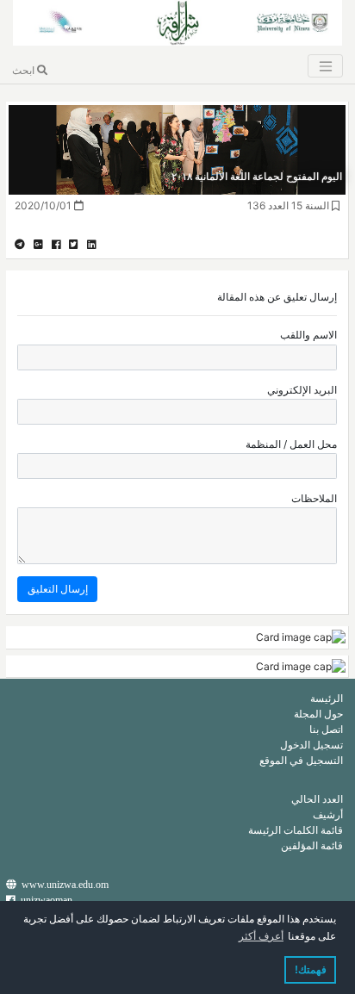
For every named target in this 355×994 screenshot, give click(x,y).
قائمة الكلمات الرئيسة (295, 829)
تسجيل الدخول (311, 744)
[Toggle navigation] (325, 66)
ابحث (24, 70)
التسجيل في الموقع (301, 760)
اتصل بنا (326, 729)
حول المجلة (318, 713)
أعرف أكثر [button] (261, 936)
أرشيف (328, 814)
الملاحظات (314, 498)
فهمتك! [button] (311, 970)
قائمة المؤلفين (312, 845)
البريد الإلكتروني (302, 389)
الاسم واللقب (308, 334)
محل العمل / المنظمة (291, 444)
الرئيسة (326, 698)
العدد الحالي (317, 798)
